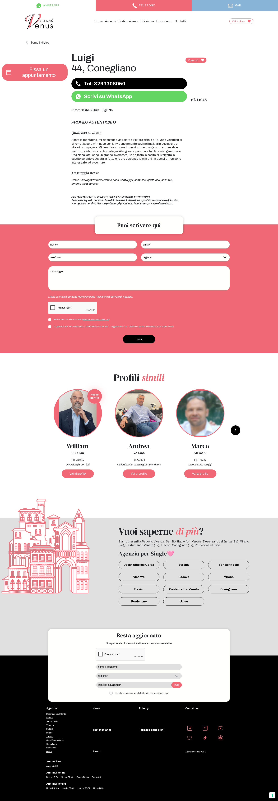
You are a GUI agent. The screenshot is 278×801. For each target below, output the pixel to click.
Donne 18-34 (52, 777)
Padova (183, 577)
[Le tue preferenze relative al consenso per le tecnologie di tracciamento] (272, 795)
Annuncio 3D (52, 766)
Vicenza (139, 577)
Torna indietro (39, 42)
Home (98, 21)
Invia (139, 339)
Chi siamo (147, 21)
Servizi (97, 751)
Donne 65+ (97, 777)
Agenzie (51, 708)
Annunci (110, 21)
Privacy (144, 708)
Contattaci (192, 708)
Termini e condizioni (151, 729)
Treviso (139, 589)
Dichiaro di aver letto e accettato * (82, 319)
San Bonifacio (229, 564)
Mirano (229, 577)
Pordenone (139, 601)
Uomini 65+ (98, 788)
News (96, 708)
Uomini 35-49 (68, 788)
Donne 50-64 (83, 777)
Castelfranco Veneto (184, 589)
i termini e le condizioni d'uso (96, 319)
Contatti (180, 21)
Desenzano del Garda (139, 564)
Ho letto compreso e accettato (142, 693)
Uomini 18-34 (52, 788)
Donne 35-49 (67, 777)
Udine (184, 601)
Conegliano (228, 589)
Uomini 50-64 (84, 788)
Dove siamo (164, 21)
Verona (184, 564)
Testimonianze (128, 21)
